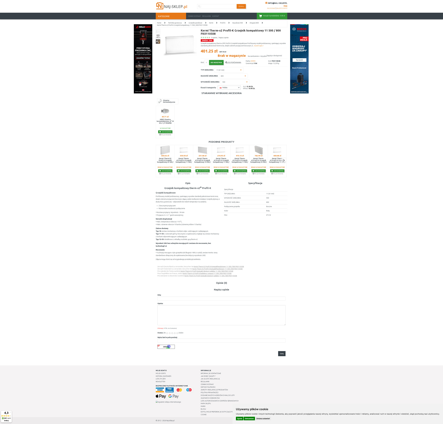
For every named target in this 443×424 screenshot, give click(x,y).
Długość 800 (254, 23)
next (283, 160)
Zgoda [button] (239, 419)
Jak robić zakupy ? (208, 376)
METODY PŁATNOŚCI (208, 387)
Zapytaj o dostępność (274, 56)
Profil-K (222, 23)
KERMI (253, 61)
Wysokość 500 (237, 23)
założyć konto (281, 8)
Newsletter (160, 381)
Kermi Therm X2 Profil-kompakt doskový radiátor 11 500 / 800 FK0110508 (210, 276)
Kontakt (215, 16)
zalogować (271, 8)
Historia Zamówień (163, 376)
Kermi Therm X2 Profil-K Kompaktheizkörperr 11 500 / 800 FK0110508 (219, 266)
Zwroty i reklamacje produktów (214, 390)
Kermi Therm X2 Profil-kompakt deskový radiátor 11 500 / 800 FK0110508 (207, 271)
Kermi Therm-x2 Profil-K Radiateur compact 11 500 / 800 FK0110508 (207, 273)
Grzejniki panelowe (195, 23)
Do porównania (234, 62)
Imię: (159, 295)
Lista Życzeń (161, 379)
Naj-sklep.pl (170, 420)
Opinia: (160, 303)
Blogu (203, 409)
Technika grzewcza (175, 23)
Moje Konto (161, 373)
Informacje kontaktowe (211, 373)
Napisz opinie (224, 38)
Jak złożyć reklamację (210, 379)
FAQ (285, 6)
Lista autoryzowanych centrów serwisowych (219, 401)
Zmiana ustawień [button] (263, 419)
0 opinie (214, 38)
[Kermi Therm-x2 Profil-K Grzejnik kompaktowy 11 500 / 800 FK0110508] (180, 46)
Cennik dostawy (194, 16)
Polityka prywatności (209, 392)
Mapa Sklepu (206, 403)
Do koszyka (166, 132)
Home (159, 23)
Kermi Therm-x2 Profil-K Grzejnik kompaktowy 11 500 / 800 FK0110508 (182, 25)
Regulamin (206, 16)
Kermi (211, 23)
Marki (203, 406)
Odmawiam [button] (249, 419)
